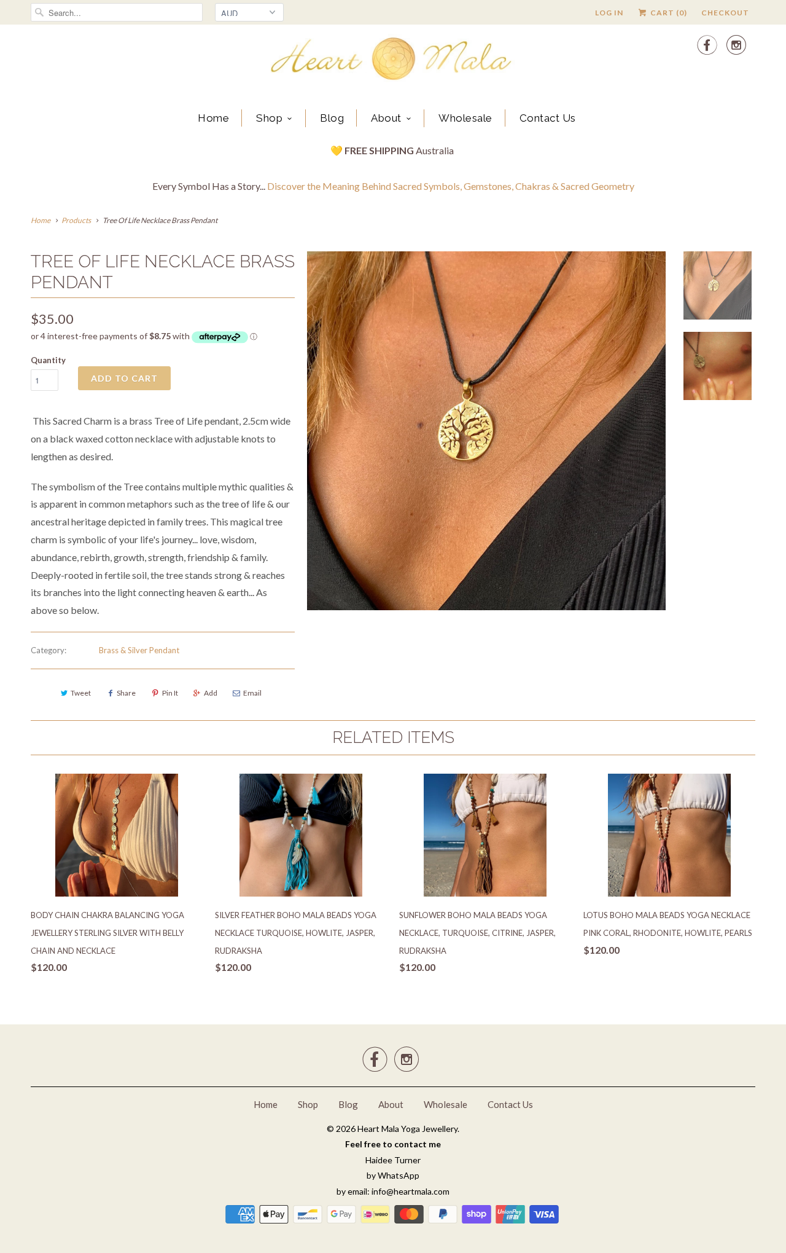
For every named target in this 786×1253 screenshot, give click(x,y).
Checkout (725, 12)
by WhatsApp (393, 1175)
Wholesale (465, 118)
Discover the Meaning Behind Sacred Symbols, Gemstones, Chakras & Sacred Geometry (450, 186)
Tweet (81, 692)
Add (210, 692)
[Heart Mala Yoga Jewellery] (393, 61)
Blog (332, 118)
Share (126, 692)
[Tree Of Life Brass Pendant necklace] (486, 425)
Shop (269, 118)
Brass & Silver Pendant (139, 650)
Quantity (48, 360)
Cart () (667, 12)
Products (76, 220)
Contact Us (547, 118)
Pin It (170, 692)
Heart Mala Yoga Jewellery (407, 1128)
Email (252, 692)
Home (213, 118)
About (386, 118)
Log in (609, 12)
